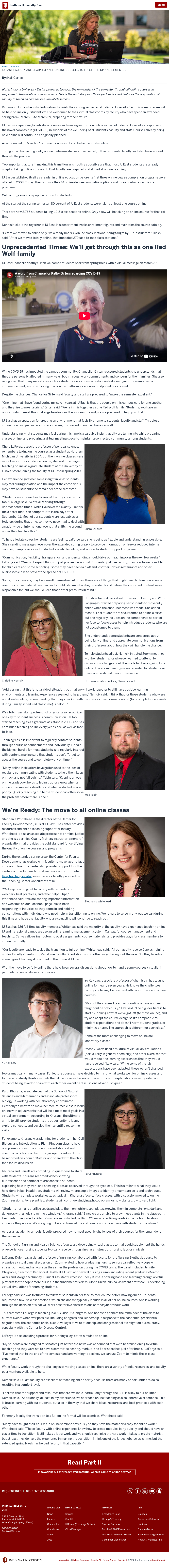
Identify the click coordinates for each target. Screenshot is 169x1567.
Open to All (96, 1560)
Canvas (69, 1514)
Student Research (40, 1491)
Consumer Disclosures (114, 1539)
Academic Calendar (148, 1519)
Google (18, 1522)
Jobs (49, 1539)
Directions (7, 1522)
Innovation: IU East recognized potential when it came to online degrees (84, 1472)
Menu (161, 4)
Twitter (130, 1491)
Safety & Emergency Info (151, 1534)
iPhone (28, 1522)
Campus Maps (145, 1529)
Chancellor (53, 1524)
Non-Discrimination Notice (116, 1534)
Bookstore (143, 1524)
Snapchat (159, 1491)
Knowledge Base (111, 1514)
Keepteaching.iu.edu (17, 876)
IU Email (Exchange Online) (80, 1524)
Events (50, 1519)
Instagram (145, 1491)
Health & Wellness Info (150, 1539)
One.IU (69, 1519)
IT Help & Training (111, 1519)
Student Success (111, 1524)
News (50, 1514)
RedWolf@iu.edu (11, 1531)
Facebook (138, 1491)
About (50, 1534)
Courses (142, 1514)
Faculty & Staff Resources (116, 1529)
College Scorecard (80, 1560)
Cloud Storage (73, 1529)
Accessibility (65, 1560)
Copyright (122, 1560)
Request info (11, 1491)
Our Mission (53, 1529)
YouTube (152, 1491)
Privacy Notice (109, 1560)
